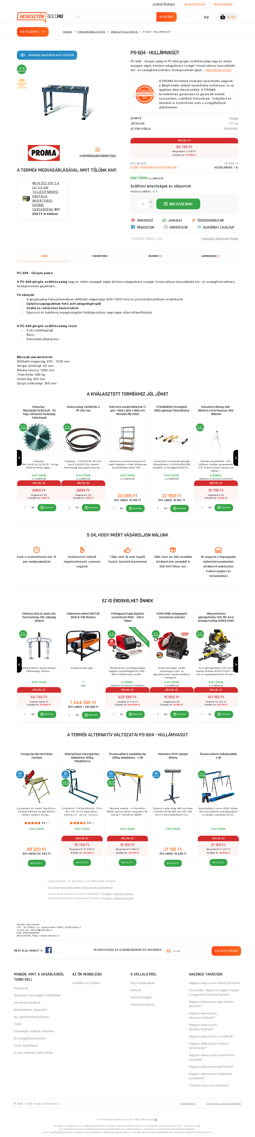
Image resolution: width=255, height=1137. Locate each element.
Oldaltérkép (188, 1103)
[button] (47, 507)
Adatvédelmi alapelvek (30, 1010)
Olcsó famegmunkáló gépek (64, 887)
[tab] (155, 256)
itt (155, 1119)
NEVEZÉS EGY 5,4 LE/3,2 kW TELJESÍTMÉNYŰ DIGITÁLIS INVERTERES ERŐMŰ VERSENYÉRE (45, 196)
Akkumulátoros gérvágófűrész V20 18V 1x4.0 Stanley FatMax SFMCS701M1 (216, 617)
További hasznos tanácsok (209, 1085)
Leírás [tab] (44, 256)
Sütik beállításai (26, 1045)
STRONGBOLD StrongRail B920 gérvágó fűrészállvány (171, 409)
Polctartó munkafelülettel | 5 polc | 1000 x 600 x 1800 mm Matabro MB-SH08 (127, 410)
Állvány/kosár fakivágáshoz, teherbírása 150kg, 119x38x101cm (82, 757)
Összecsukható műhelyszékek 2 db (218, 756)
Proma (234, 118)
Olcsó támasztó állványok (97, 887)
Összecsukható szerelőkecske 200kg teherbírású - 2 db (127, 756)
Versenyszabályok (27, 1002)
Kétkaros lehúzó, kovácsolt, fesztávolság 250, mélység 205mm (39, 617)
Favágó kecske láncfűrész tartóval (37, 756)
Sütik (18, 1024)
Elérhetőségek (164, 4)
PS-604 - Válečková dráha (118, 893)
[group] (39, 458)
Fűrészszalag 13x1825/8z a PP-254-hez (83, 409)
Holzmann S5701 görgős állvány (173, 756)
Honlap (67, 31)
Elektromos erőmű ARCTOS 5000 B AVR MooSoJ (83, 615)
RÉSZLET (37, 863)
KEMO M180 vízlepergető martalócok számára (172, 615)
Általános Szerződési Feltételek (37, 995)
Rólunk (135, 990)
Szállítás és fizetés (86, 983)
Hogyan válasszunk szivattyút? (211, 1036)
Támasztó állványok (124, 31)
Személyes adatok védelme (34, 1031)
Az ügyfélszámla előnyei (31, 1017)
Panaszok (21, 988)
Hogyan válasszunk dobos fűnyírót (214, 983)
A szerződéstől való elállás (33, 1053)
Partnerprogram (142, 1004)
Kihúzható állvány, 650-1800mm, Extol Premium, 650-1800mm (216, 410)
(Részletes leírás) (219, 70)
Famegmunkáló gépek (91, 31)
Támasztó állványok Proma (219, 239)
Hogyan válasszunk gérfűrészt (211, 1066)
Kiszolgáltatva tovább (30, 1038)
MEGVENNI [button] (48, 507)
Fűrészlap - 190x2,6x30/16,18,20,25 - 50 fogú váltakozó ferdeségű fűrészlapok (39, 412)
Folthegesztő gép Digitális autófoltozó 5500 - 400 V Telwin (127, 617)
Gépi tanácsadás (142, 983)
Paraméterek (99, 256)
